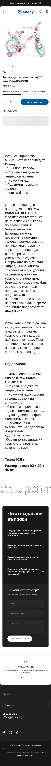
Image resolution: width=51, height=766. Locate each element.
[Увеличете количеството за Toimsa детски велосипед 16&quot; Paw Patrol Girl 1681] (15, 102)
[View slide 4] (29, 677)
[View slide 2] (24, 677)
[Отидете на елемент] (12, 66)
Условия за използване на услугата (37, 749)
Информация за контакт (14, 752)
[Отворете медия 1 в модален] (44, 21)
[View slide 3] (27, 677)
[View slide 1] (21, 677)
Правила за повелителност (25, 755)
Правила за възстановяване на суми (33, 752)
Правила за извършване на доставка (14, 749)
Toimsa (5, 72)
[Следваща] (47, 3)
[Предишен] (3, 3)
